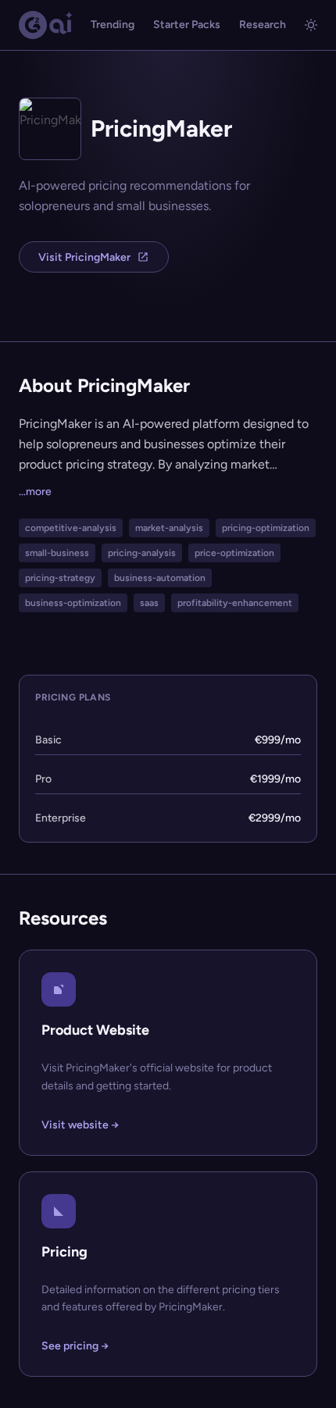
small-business (57, 552)
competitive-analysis (70, 527)
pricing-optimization (265, 527)
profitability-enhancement (234, 602)
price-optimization (234, 552)
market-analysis (169, 527)
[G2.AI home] (46, 25)
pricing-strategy (60, 577)
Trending (112, 24)
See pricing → (75, 1346)
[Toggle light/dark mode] (311, 25)
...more (35, 491)
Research (262, 24)
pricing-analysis (142, 552)
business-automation (160, 577)
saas (149, 602)
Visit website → (80, 1125)
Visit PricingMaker (84, 257)
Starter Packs (186, 24)
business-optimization (73, 602)
